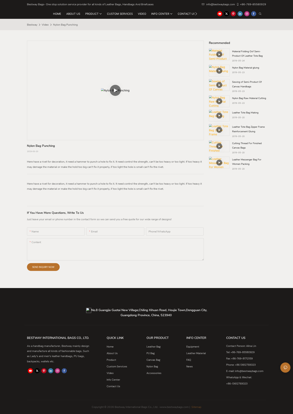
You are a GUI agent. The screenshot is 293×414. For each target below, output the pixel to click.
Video (45, 25)
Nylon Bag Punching (65, 25)
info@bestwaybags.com (220, 4)
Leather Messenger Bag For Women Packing (246, 162)
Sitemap (196, 407)
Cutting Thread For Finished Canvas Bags (247, 146)
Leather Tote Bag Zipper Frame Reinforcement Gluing (248, 129)
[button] (196, 13)
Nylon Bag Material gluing (245, 67)
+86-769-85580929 (253, 4)
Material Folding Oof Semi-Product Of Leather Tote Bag (247, 54)
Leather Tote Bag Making (245, 112)
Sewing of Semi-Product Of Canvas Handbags (247, 84)
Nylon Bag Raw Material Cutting (249, 98)
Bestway (32, 25)
